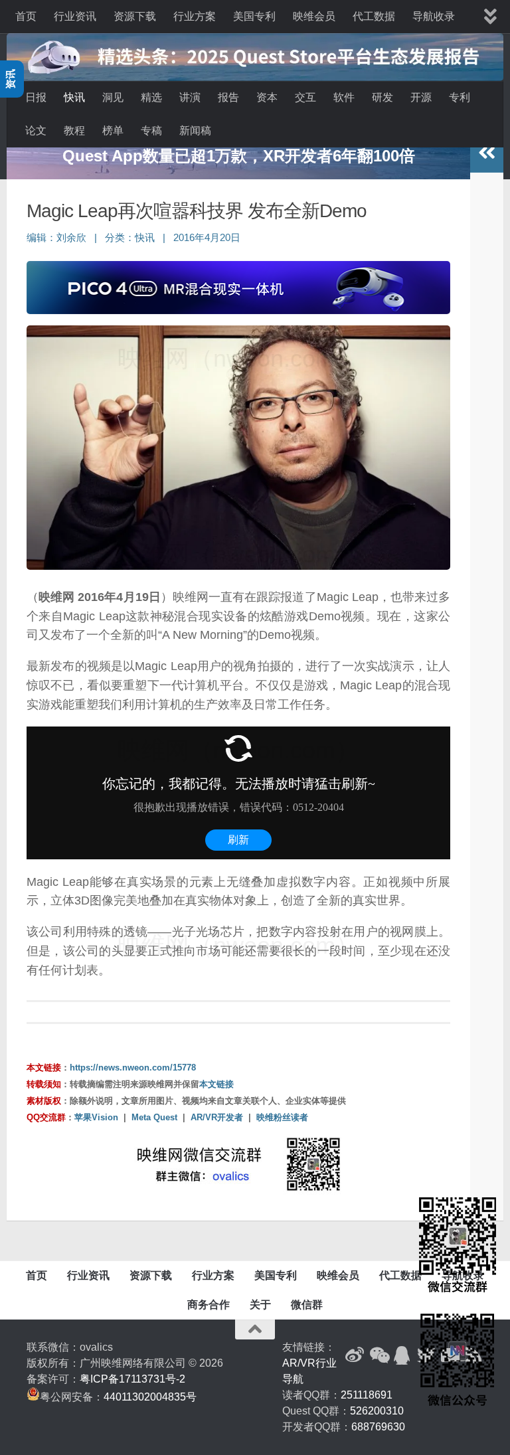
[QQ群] (402, 1355)
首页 (26, 16)
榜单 (113, 130)
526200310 (377, 1410)
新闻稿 (195, 130)
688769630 (378, 1426)
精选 (151, 97)
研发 (382, 97)
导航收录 (433, 16)
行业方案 (194, 16)
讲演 (190, 97)
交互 (305, 97)
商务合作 (208, 1304)
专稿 (151, 130)
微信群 (307, 1304)
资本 (267, 97)
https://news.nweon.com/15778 (133, 1067)
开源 (421, 97)
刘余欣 (71, 237)
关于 (260, 1304)
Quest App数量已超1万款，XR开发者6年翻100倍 (238, 156)
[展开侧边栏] (486, 153)
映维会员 (314, 16)
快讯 (74, 97)
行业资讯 (75, 16)
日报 (35, 97)
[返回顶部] (255, 1329)
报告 (228, 97)
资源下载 (135, 16)
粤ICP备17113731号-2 (132, 1379)
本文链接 (216, 1084)
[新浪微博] (354, 1355)
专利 (459, 97)
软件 (344, 97)
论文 (35, 130)
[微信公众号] (378, 1355)
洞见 (113, 97)
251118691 (366, 1395)
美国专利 (254, 16)
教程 (74, 130)
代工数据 (374, 16)
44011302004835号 (150, 1397)
